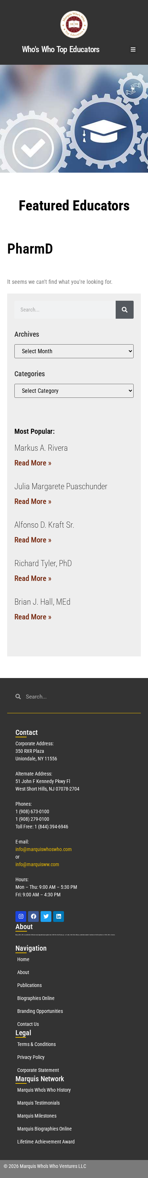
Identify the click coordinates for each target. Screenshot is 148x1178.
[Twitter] (46, 916)
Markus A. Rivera (41, 448)
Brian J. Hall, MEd (42, 602)
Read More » (32, 463)
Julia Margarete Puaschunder (60, 486)
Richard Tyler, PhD (43, 563)
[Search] (125, 310)
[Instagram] (20, 916)
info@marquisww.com (37, 864)
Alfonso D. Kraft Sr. (44, 525)
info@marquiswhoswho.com (43, 849)
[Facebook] (33, 916)
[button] (133, 49)
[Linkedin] (58, 916)
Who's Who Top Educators (61, 49)
